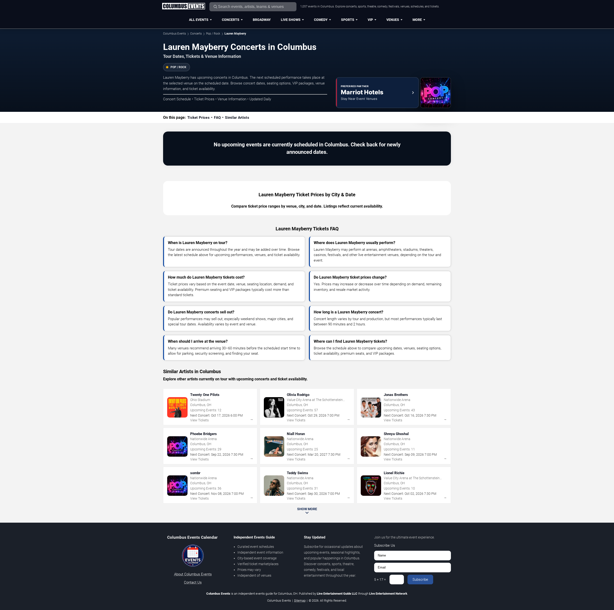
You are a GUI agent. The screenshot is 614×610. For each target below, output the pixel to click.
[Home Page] (183, 6)
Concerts (230, 20)
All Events (198, 20)
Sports (347, 20)
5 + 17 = (380, 579)
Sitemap (300, 600)
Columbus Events (174, 33)
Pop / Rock (213, 33)
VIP (370, 20)
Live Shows (291, 20)
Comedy (321, 20)
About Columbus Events (193, 574)
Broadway (262, 20)
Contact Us (193, 582)
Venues (392, 20)
